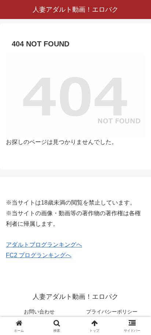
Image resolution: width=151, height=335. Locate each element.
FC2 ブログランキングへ (38, 255)
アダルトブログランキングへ (44, 244)
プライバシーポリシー (111, 312)
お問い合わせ (39, 312)
